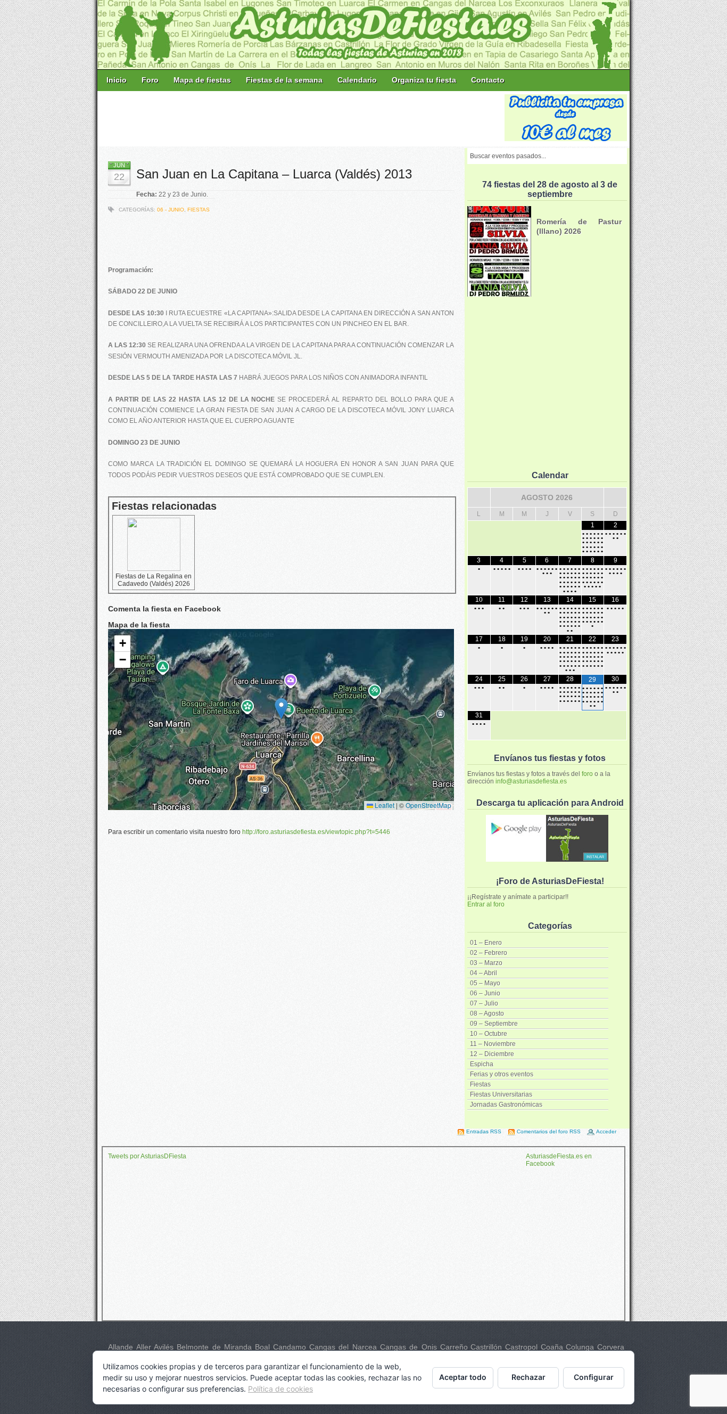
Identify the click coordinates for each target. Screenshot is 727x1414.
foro (587, 774)
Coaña (552, 1347)
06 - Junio (170, 209)
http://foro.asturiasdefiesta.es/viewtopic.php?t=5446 (316, 832)
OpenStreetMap (428, 805)
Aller (143, 1347)
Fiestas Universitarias (501, 1094)
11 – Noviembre (493, 1044)
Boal (262, 1347)
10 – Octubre (488, 1033)
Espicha (481, 1064)
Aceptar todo (462, 1377)
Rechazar (528, 1377)
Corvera (610, 1347)
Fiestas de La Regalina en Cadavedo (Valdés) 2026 (153, 580)
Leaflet (383, 805)
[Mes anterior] (479, 497)
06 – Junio (485, 993)
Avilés (164, 1347)
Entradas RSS (483, 1131)
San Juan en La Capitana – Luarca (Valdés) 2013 (274, 174)
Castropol (521, 1347)
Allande (120, 1347)
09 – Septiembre (494, 1023)
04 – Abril (483, 973)
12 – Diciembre (492, 1054)
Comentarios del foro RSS (549, 1131)
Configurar (594, 1377)
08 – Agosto (487, 1013)
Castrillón (486, 1347)
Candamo (289, 1347)
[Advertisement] (301, 118)
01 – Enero (486, 942)
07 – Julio (484, 1003)
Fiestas (480, 1084)
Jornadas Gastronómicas (506, 1104)
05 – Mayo (485, 983)
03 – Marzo (486, 963)
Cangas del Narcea (343, 1347)
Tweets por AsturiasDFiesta (147, 1156)
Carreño (454, 1347)
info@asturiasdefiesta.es (531, 781)
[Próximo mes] (615, 497)
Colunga (580, 1347)
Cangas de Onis (408, 1347)
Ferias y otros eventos (501, 1074)
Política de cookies (280, 1388)
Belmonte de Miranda (214, 1347)
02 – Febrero (488, 953)
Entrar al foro (486, 904)
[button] (281, 709)
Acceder (606, 1131)
